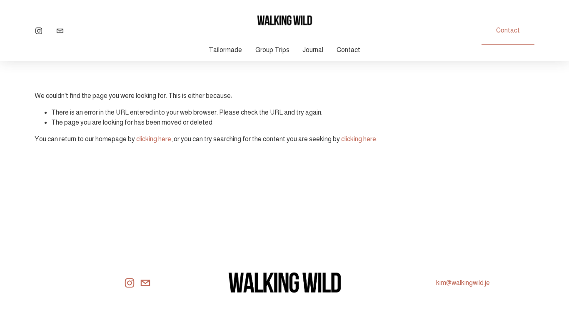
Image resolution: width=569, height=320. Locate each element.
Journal (312, 49)
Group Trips (272, 49)
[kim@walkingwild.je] (60, 31)
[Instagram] (39, 31)
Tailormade (225, 49)
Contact (348, 49)
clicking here (153, 138)
